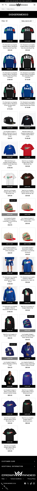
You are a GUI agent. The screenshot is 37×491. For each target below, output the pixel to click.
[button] (35, 10)
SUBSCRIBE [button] (28, 24)
